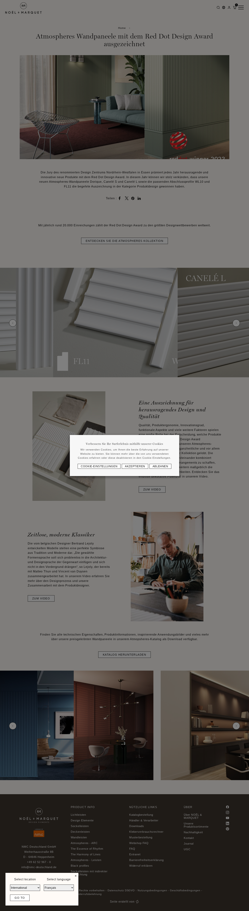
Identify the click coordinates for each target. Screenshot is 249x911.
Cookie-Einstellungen (99, 466)
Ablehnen (160, 466)
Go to (20, 897)
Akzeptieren (135, 466)
